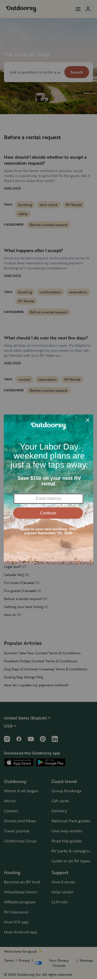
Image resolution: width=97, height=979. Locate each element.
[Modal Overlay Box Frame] (48, 490)
